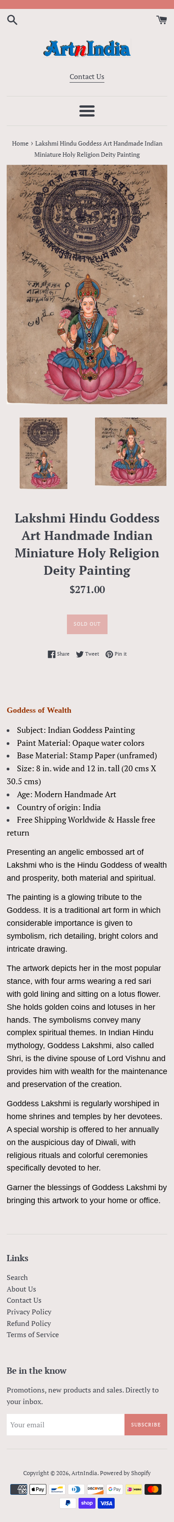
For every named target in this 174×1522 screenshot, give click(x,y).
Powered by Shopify (125, 1473)
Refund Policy (29, 1323)
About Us (21, 1289)
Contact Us (87, 76)
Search (17, 1277)
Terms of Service (33, 1334)
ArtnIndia (84, 1473)
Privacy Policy (29, 1312)
